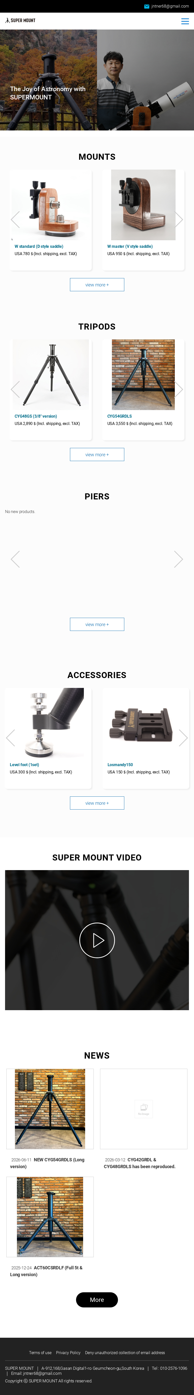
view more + (97, 284)
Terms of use (40, 1352)
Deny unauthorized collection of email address (125, 1352)
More (97, 1299)
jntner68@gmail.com (166, 7)
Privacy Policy (68, 1352)
